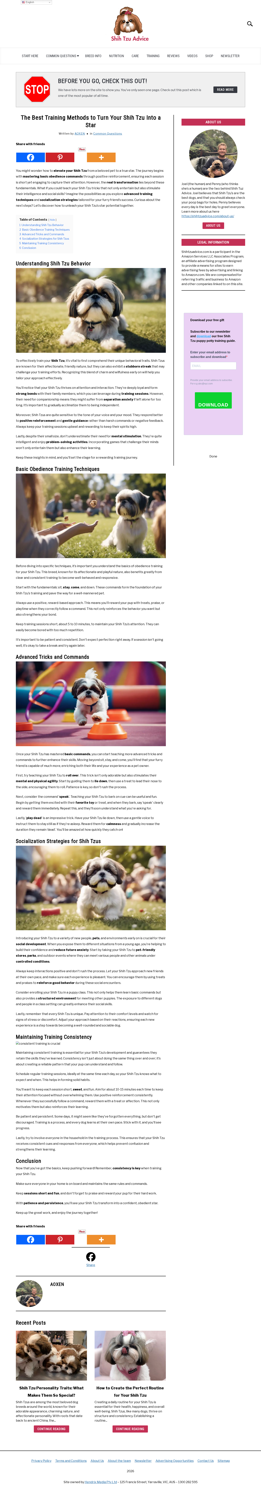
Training (153, 56)
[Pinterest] (60, 154)
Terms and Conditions (71, 1461)
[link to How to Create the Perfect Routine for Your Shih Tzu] (130, 1356)
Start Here (30, 56)
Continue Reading (51, 1429)
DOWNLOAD (213, 404)
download (204, 336)
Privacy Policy (41, 1461)
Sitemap (224, 1461)
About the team (119, 1461)
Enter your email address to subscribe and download (210, 355)
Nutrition (116, 56)
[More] (101, 154)
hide (52, 219)
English (29, 2)
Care (135, 56)
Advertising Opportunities (175, 1461)
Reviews (173, 56)
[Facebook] (30, 154)
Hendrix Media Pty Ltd (101, 1482)
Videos (192, 56)
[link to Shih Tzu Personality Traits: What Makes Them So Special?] (51, 1356)
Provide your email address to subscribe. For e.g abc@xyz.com (211, 382)
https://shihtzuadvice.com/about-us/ (208, 216)
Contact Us (206, 1461)
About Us (213, 225)
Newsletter (230, 56)
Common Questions (61, 56)
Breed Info (93, 56)
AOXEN (80, 133)
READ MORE (225, 89)
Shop (209, 56)
